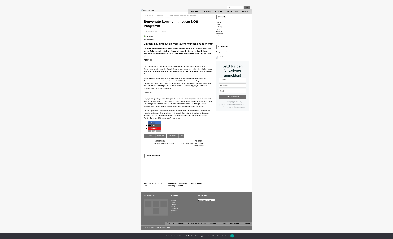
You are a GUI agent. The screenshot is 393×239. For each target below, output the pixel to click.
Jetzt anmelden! (232, 97)
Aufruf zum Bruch (198, 183)
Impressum (214, 223)
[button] (151, 123)
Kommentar (219, 31)
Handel (218, 29)
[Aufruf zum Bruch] (202, 180)
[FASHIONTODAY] (147, 10)
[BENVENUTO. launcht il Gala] (155, 180)
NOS (181, 136)
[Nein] (390, 236)
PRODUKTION (232, 11)
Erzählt (218, 24)
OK (232, 236)
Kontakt (181, 223)
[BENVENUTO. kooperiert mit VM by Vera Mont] (179, 180)
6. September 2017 (152, 31)
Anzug (151, 136)
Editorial (218, 22)
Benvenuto (172, 136)
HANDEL (218, 11)
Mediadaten (234, 223)
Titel (217, 36)
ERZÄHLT (246, 11)
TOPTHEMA (195, 11)
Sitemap (246, 223)
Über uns (170, 223)
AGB (224, 223)
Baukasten (161, 136)
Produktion (219, 33)
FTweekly (207, 11)
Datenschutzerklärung (197, 223)
